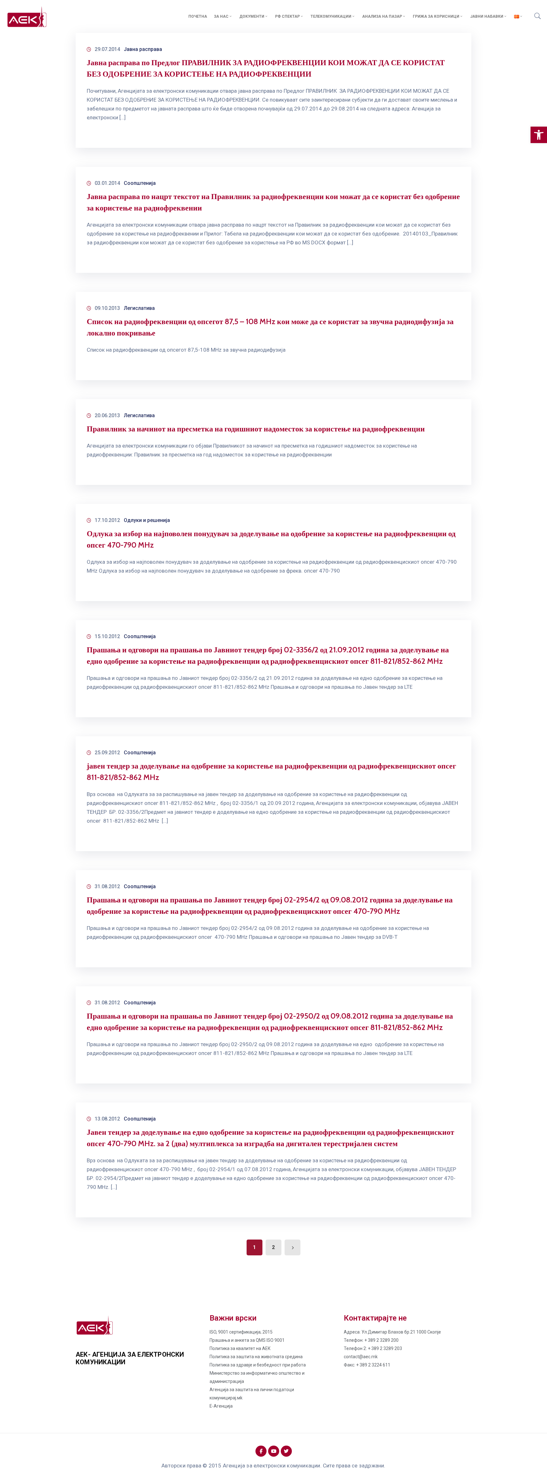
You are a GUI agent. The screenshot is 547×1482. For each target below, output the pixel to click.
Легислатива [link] (139, 308)
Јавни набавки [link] (486, 16)
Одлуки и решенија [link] (147, 520)
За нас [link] (221, 16)
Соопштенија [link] (140, 183)
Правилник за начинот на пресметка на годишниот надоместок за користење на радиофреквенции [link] (256, 428)
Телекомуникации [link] (331, 16)
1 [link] (254, 1247)
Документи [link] (251, 16)
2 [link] (273, 1247)
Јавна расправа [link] (143, 49)
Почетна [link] (197, 16)
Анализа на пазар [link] (382, 16)
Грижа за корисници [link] (436, 16)
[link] (539, 135)
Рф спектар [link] (287, 16)
